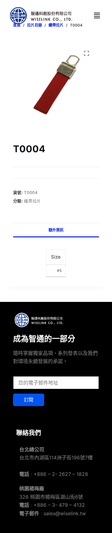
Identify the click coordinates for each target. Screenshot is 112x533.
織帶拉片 (32, 200)
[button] (96, 15)
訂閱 (28, 400)
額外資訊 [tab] (56, 230)
